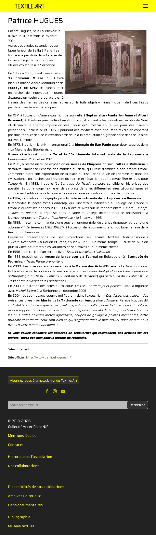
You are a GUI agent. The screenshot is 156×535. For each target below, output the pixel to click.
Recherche (137, 404)
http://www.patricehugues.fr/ (48, 357)
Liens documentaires (25, 505)
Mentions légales (22, 435)
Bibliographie (19, 517)
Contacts (15, 445)
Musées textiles (21, 526)
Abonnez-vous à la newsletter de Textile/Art (43, 380)
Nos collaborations (23, 466)
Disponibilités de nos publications (36, 487)
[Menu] (145, 6)
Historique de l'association (30, 457)
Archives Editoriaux (24, 496)
